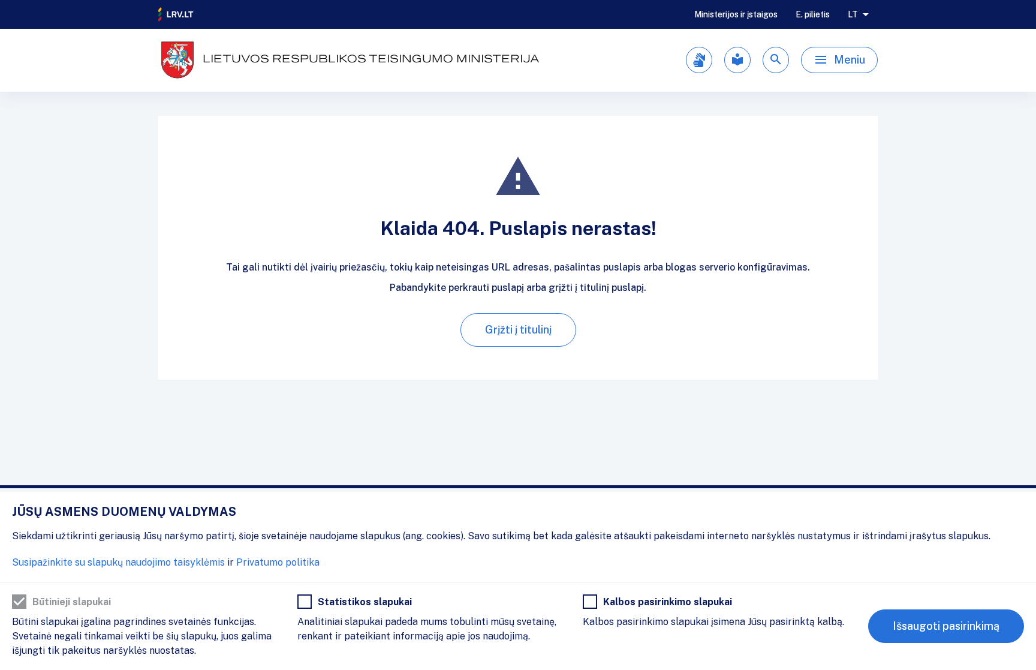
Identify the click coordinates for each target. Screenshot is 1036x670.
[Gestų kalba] (699, 60)
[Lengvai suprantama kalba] (737, 60)
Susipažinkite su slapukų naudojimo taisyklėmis (118, 562)
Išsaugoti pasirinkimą (946, 626)
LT (853, 14)
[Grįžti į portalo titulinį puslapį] (176, 14)
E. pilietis (813, 14)
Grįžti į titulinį (518, 329)
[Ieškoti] (776, 60)
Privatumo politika (278, 562)
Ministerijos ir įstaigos (736, 14)
